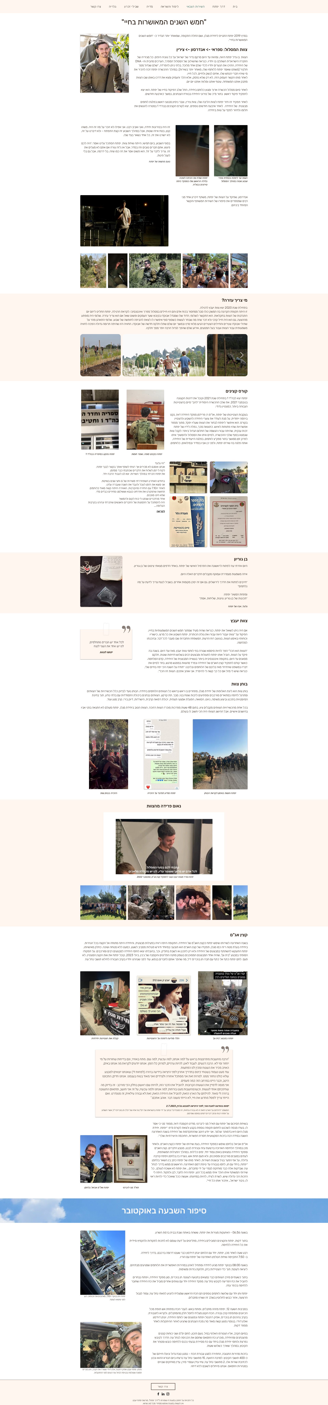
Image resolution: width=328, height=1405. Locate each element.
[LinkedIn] (163, 1394)
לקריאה (161, 511)
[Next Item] (242, 270)
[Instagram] (168, 1394)
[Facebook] (158, 1394)
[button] (218, 6)
